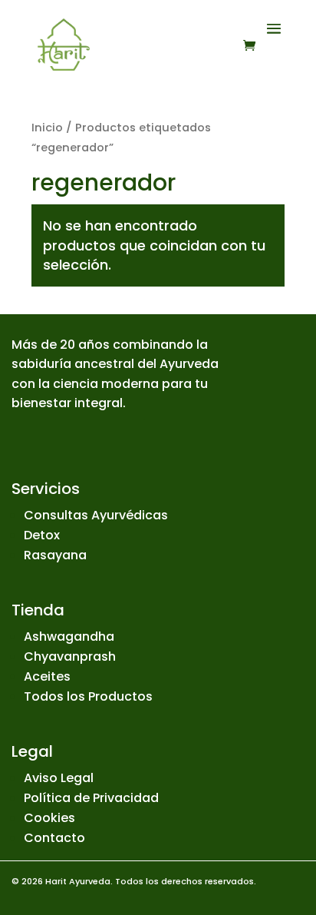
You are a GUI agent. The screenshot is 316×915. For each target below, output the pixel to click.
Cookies (49, 818)
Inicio (47, 127)
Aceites (47, 676)
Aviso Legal (59, 778)
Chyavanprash (70, 656)
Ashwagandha (69, 636)
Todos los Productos (88, 696)
